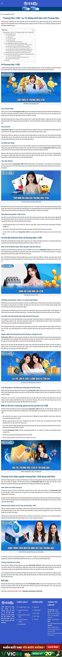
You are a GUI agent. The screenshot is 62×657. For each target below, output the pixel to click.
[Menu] (2, 3)
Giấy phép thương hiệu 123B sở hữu (15, 41)
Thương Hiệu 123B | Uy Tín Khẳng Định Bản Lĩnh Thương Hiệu (18, 32)
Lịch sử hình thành (11, 35)
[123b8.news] (31, 3)
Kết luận (8, 60)
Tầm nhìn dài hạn (11, 40)
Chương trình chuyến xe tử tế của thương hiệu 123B (18, 57)
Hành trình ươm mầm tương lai (14, 55)
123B (1, 14)
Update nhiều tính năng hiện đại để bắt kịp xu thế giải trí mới (20, 49)
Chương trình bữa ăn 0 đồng (13, 58)
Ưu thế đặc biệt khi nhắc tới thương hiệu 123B (16, 43)
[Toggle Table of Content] (32, 30)
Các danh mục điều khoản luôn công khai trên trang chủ (19, 47)
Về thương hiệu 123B (11, 34)
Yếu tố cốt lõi (10, 37)
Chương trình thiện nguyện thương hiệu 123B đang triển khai (20, 54)
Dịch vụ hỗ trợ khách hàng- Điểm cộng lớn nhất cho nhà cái (20, 44)
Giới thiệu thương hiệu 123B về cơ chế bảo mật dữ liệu (19, 46)
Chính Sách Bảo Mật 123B (14, 591)
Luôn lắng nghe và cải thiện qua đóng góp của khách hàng (20, 50)
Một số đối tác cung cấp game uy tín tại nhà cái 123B (18, 52)
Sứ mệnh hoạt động (12, 38)
